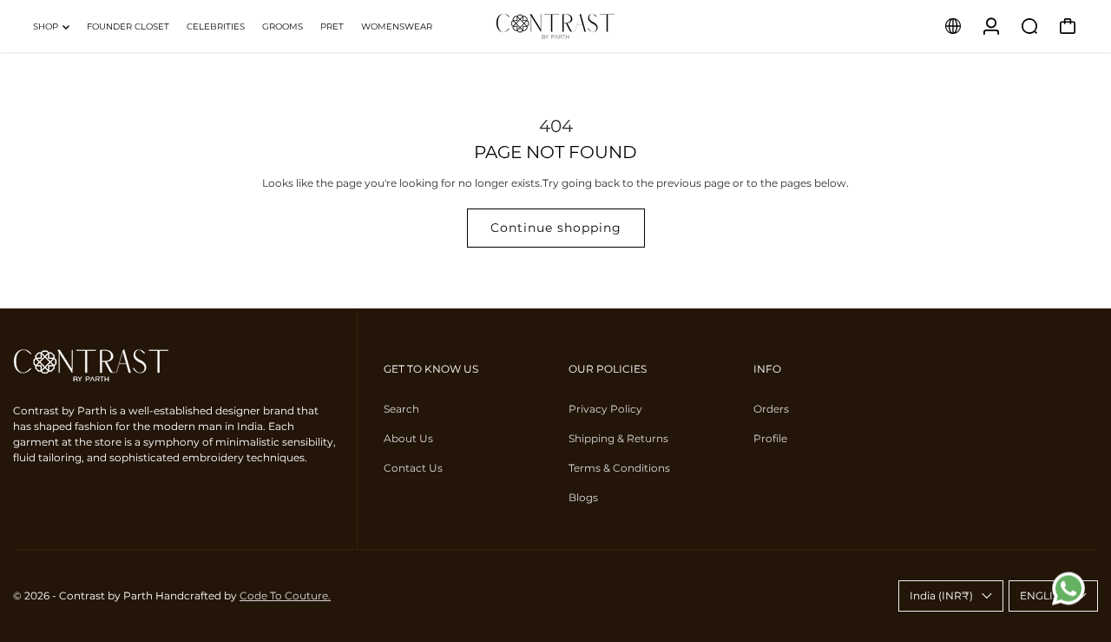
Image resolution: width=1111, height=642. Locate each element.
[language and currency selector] (953, 26)
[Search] (1029, 26)
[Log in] (991, 26)
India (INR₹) (941, 595)
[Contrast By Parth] (555, 26)
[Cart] (1067, 26)
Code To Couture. (285, 595)
